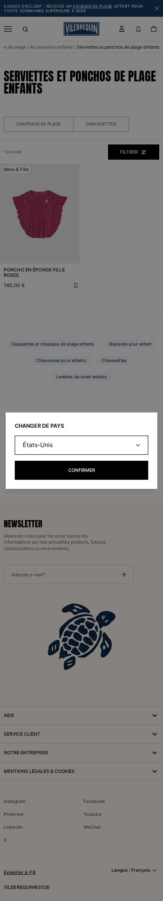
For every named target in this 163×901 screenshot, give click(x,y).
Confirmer (81, 470)
